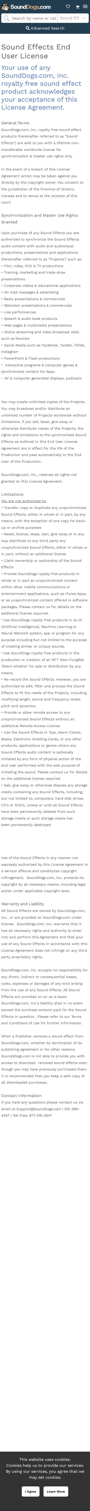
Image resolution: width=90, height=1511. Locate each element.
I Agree (30, 1491)
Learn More (56, 1491)
